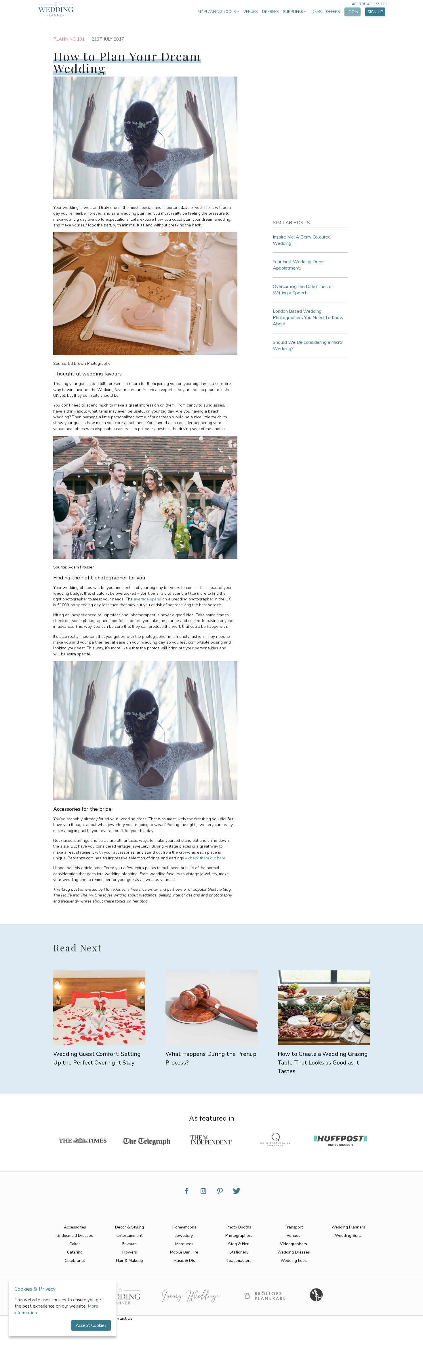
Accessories (75, 1227)
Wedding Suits (348, 1235)
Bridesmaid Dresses (75, 1235)
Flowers (129, 1252)
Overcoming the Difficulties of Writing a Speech (303, 289)
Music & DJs (184, 1260)
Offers (333, 11)
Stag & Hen (238, 1244)
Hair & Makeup (129, 1260)
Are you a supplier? (369, 4)
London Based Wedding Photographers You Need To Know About (308, 317)
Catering (75, 1252)
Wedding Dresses (293, 1252)
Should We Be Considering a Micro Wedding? (307, 345)
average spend (147, 599)
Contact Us (122, 1318)
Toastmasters (238, 1260)
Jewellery (184, 1235)
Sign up (375, 12)
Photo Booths (238, 1227)
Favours (129, 1244)
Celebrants (75, 1260)
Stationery (238, 1252)
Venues (250, 11)
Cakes (75, 1244)
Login (352, 12)
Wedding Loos (294, 1260)
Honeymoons (184, 1227)
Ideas (316, 11)
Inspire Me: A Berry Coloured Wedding (302, 240)
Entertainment (129, 1235)
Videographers (293, 1244)
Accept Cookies (91, 1325)
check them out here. (207, 858)
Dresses (270, 11)
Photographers (238, 1235)
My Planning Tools (217, 11)
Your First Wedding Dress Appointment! (299, 265)
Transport (294, 1227)
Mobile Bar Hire (184, 1252)
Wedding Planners (348, 1227)
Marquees (184, 1244)
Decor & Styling (129, 1227)
